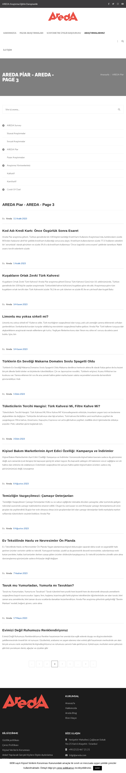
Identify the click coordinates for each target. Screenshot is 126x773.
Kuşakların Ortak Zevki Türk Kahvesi (30, 275)
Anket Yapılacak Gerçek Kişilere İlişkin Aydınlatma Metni (27, 756)
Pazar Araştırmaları (31, 33)
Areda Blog (71, 713)
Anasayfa (104, 74)
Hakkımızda (9, 33)
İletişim (7, 50)
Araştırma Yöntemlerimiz (18, 165)
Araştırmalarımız (94, 33)
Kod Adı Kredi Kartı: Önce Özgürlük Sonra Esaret (40, 230)
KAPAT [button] (97, 768)
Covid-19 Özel (14, 189)
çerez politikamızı (65, 768)
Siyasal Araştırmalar (16, 133)
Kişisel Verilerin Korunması (16, 750)
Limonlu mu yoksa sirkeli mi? (25, 316)
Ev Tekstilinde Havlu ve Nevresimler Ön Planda (38, 540)
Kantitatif (11, 181)
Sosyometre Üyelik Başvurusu (64, 33)
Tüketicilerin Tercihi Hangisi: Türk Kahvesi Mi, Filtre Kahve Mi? (51, 406)
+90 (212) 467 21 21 (79, 749)
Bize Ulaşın (71, 717)
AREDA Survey (14, 125)
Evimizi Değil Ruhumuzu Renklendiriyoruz (35, 630)
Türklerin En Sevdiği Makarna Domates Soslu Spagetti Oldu (48, 361)
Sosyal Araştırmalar (16, 141)
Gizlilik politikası (10, 740)
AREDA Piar (118, 74)
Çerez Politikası (10, 745)
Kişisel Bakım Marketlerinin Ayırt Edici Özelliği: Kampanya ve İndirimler (57, 451)
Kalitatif (11, 173)
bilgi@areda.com (77, 755)
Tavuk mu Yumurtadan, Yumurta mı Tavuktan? (38, 585)
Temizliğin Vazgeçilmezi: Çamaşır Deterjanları (37, 495)
